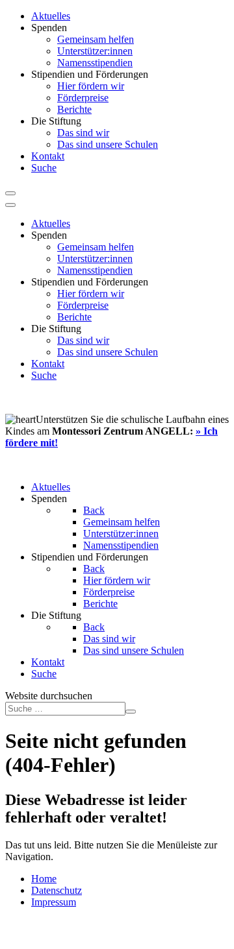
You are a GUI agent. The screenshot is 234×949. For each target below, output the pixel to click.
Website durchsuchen (48, 695)
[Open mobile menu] (10, 193)
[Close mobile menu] (10, 205)
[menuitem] (50, 15)
